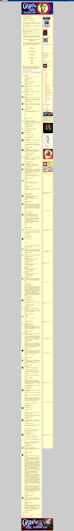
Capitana (35, 72)
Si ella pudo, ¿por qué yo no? (48, 95)
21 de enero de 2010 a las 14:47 (29, 201)
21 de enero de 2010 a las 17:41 (29, 297)
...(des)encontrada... (27, 108)
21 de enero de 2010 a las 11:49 (28, 94)
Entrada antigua (39, 514)
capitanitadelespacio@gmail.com (47, 61)
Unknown (26, 90)
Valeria (25, 446)
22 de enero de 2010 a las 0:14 (28, 357)
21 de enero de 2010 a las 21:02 (29, 340)
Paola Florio (26, 131)
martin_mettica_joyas (27, 213)
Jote (25, 349)
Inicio (32, 514)
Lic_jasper (26, 127)
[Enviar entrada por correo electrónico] (40, 71)
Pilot (25, 332)
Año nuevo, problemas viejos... (48, 99)
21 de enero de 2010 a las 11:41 (28, 83)
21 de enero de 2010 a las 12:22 (29, 130)
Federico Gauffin (27, 285)
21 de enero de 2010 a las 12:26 (29, 147)
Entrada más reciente (24, 514)
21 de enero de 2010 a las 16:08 (29, 246)
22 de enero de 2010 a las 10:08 (29, 387)
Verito (25, 379)
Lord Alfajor (26, 237)
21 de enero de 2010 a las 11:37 (28, 78)
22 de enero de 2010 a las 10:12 (29, 405)
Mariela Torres (26, 277)
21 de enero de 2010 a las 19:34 (29, 321)
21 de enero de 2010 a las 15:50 (29, 227)
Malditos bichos (39, 72)
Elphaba (26, 315)
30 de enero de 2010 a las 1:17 (28, 510)
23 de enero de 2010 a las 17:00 (29, 495)
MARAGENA (26, 307)
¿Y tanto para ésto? (46, 97)
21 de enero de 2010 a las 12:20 (29, 126)
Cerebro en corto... (46, 86)
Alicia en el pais (27, 163)
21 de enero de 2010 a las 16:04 (29, 236)
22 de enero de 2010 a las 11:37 (28, 452)
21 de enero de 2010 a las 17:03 (29, 252)
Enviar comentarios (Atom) (28, 516)
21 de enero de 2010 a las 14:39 (29, 193)
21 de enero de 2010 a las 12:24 (29, 137)
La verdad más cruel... (47, 98)
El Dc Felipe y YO (27, 299)
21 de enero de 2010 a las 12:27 (29, 154)
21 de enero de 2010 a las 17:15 (29, 261)
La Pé (25, 322)
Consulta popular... (46, 88)
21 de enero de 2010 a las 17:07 (29, 256)
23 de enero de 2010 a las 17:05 (29, 502)
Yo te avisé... (46, 96)
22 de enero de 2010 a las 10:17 (29, 417)
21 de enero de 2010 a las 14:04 (29, 166)
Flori (25, 179)
